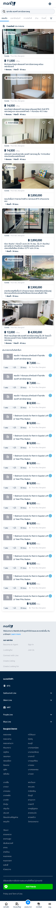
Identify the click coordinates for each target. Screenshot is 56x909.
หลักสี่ (5, 865)
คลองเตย (7, 734)
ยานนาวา (31, 800)
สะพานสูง (7, 839)
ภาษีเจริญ (32, 791)
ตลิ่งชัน (6, 774)
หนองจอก (7, 860)
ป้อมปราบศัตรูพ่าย (10, 817)
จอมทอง (6, 756)
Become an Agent (10, 644)
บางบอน (6, 791)
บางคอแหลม (33, 769)
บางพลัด (6, 795)
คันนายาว (7, 748)
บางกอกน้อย (33, 748)
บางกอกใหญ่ (33, 752)
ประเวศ (6, 813)
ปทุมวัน (6, 808)
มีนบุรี (30, 795)
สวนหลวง (7, 834)
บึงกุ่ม (5, 804)
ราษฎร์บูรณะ (33, 808)
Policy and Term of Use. (13, 894)
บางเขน (31, 765)
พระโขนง (31, 782)
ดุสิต (5, 769)
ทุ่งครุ (30, 739)
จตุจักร (6, 752)
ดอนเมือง (7, 761)
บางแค (31, 774)
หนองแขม (7, 856)
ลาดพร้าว (32, 817)
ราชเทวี (31, 804)
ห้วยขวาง (7, 869)
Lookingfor (8, 650)
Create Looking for (11, 666)
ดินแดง (6, 765)
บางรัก (6, 800)
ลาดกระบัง (32, 813)
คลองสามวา (8, 743)
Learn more (16, 634)
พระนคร (31, 787)
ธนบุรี (30, 743)
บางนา (6, 787)
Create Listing (9, 661)
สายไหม (6, 852)
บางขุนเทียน (33, 761)
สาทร (5, 847)
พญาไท (6, 821)
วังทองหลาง (33, 821)
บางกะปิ (31, 756)
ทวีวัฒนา (31, 734)
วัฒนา (5, 830)
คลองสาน (7, 739)
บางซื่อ (6, 782)
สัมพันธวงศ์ (8, 843)
